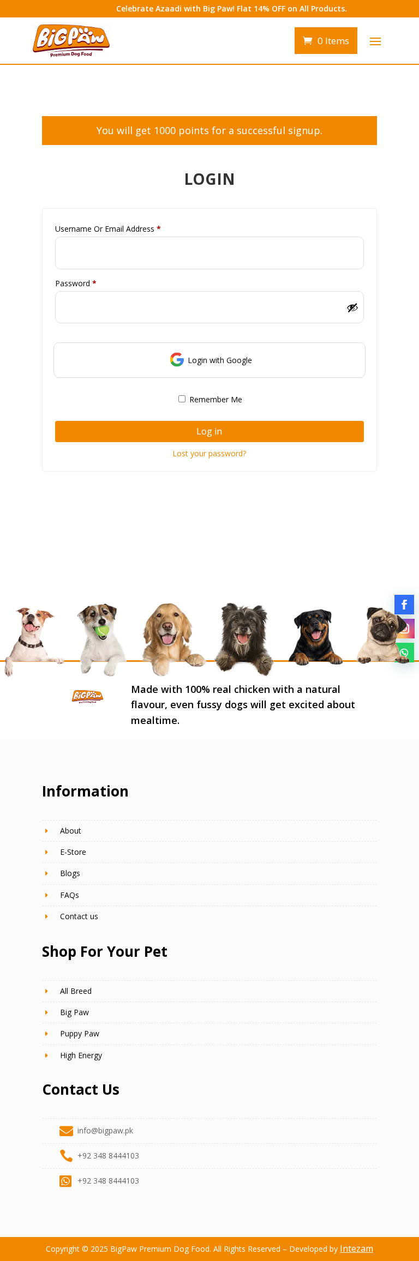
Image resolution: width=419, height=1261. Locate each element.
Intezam (356, 1248)
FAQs (69, 895)
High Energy (81, 1055)
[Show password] (352, 307)
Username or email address (123, 228)
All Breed (76, 991)
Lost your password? (209, 453)
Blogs (70, 873)
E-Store (73, 852)
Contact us (79, 916)
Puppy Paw (79, 1033)
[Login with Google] (177, 359)
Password (91, 282)
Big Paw (74, 1012)
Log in (209, 431)
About (70, 830)
